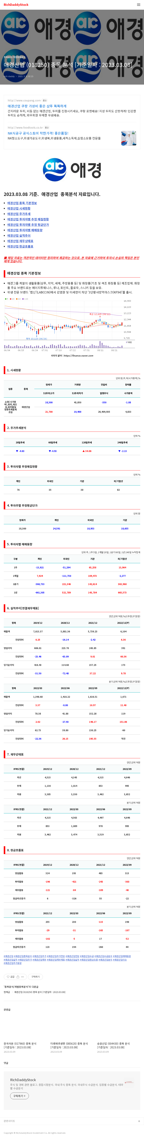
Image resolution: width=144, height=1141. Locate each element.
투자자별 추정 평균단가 (28, 224)
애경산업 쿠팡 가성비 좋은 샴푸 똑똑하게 (37, 106)
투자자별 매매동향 (25, 230)
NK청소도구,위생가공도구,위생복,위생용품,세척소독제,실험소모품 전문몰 (54, 138)
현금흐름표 (20, 246)
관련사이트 (9, 1121)
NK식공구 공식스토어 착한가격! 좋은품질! (38, 133)
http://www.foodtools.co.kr (25, 127)
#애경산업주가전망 (56, 956)
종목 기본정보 (22, 203)
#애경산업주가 (39, 956)
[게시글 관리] (22, 977)
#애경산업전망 (72, 956)
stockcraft (10, 1127)
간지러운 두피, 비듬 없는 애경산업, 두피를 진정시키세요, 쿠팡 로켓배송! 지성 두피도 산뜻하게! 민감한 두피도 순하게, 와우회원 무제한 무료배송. (72, 113)
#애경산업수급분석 (103, 956)
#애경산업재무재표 (56, 959)
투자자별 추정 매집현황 (28, 219)
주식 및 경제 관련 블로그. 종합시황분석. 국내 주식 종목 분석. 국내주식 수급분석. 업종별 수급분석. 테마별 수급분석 (66, 1086)
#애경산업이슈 (120, 959)
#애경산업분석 (105, 959)
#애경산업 (8, 956)
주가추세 (19, 213)
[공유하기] (18, 977)
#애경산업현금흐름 (89, 959)
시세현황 (19, 208)
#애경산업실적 (10, 959)
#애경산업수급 (87, 956)
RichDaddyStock (16, 5)
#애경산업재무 (39, 959)
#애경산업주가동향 (13, 963)
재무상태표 (20, 241)
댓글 (6, 1063)
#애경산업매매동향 (122, 956)
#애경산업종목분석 (23, 956)
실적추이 (19, 235)
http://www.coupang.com (24, 100)
